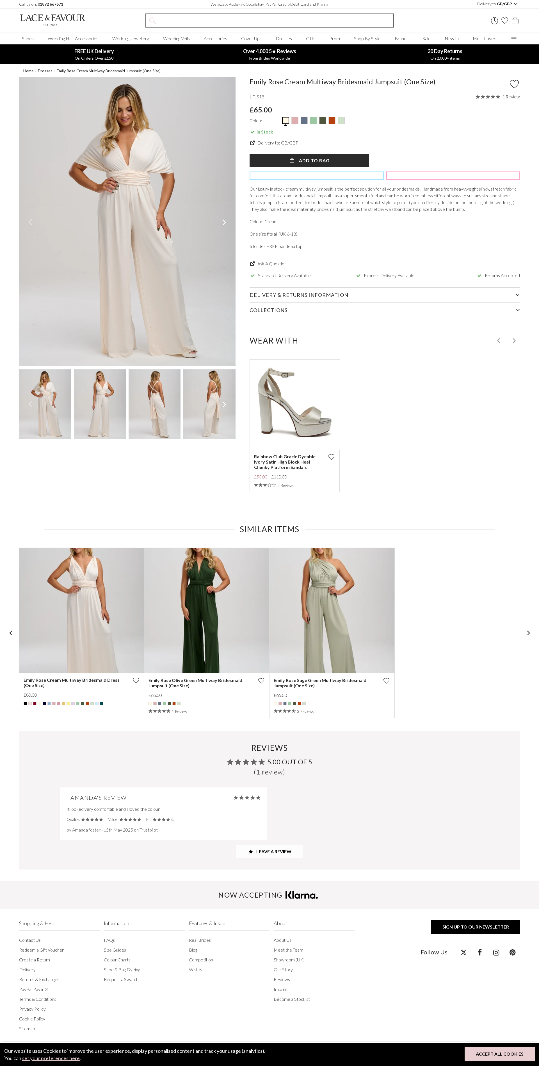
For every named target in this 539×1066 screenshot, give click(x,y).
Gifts (310, 38)
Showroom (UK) (289, 959)
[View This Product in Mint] (313, 120)
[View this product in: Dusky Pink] (54, 703)
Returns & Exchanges (39, 979)
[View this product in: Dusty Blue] (159, 703)
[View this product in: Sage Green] (92, 703)
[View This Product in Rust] (331, 120)
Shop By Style (367, 38)
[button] (30, 222)
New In (452, 38)
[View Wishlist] (505, 20)
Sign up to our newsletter (475, 926)
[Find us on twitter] (464, 952)
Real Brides (200, 940)
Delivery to (495, 3)
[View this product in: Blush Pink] (30, 703)
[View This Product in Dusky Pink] (294, 120)
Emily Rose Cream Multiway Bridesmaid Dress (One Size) (72, 682)
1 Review (511, 96)
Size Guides (115, 949)
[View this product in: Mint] (77, 703)
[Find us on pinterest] (512, 952)
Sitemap (27, 1028)
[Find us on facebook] (480, 952)
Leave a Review (273, 851)
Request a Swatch (121, 979)
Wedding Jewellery (130, 38)
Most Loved (484, 38)
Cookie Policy (32, 1018)
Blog (193, 949)
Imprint (281, 989)
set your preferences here (51, 1058)
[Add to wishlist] (331, 457)
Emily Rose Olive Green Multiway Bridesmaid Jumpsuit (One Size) (195, 682)
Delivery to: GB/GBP (277, 142)
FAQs (109, 940)
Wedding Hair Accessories (73, 38)
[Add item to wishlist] (514, 84)
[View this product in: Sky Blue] (97, 703)
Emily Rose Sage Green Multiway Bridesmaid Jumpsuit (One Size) (320, 682)
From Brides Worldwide (269, 54)
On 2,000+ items (445, 54)
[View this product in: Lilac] (73, 703)
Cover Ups (251, 38)
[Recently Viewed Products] (494, 21)
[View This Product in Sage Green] (341, 120)
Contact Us (30, 940)
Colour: (257, 120)
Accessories (215, 38)
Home (28, 70)
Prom (334, 38)
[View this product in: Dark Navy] (44, 703)
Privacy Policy (32, 1008)
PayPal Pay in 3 (33, 989)
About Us (282, 940)
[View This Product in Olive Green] (322, 120)
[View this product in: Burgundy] (34, 703)
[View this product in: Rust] (87, 703)
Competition (201, 959)
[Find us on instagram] (496, 952)
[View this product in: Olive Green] (82, 703)
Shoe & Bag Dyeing (122, 969)
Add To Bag (314, 160)
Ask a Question (272, 263)
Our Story (283, 969)
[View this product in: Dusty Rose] (58, 703)
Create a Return (34, 959)
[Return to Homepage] (61, 20)
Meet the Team (288, 949)
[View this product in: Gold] (63, 703)
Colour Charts (117, 959)
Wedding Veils (176, 38)
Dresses (284, 38)
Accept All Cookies (500, 1053)
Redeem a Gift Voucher (41, 949)
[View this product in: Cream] (39, 703)
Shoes (28, 38)
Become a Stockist (292, 999)
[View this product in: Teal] (101, 703)
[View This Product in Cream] (285, 120)
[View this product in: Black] (25, 703)
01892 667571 (50, 4)
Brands (401, 38)
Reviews (282, 979)
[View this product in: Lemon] (68, 703)
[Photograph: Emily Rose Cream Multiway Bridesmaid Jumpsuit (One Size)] (127, 221)
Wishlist (196, 969)
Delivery (27, 969)
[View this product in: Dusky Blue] (49, 703)
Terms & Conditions (37, 999)
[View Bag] (515, 20)
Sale (426, 38)
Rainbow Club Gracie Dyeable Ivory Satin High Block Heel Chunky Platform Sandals (285, 462)
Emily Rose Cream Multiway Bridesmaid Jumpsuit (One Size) (109, 70)
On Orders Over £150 (94, 54)
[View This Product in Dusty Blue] (304, 120)
